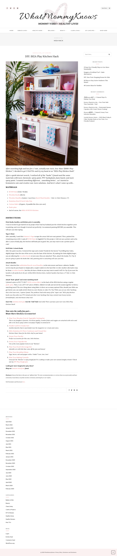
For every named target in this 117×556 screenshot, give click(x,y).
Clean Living (75, 30)
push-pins (9, 285)
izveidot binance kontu (90, 117)
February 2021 (10, 453)
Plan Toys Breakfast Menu (18, 352)
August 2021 (9, 441)
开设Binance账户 (89, 97)
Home (11, 30)
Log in (7, 533)
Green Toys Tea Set (16, 336)
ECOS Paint (13, 192)
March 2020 (9, 485)
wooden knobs (25, 256)
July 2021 (8, 444)
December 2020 (10, 460)
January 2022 (9, 428)
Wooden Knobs (14, 195)
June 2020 (9, 476)
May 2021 (8, 447)
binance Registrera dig (90, 102)
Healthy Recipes (10, 519)
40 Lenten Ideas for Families (93, 85)
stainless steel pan (19, 302)
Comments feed (10, 540)
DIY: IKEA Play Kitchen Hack (42, 56)
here (24, 382)
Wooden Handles (15, 198)
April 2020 (9, 482)
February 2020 (10, 488)
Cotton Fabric (14, 204)
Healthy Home (37, 30)
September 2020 (10, 469)
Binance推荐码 (88, 112)
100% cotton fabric (34, 282)
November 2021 (10, 434)
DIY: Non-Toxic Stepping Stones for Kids (97, 77)
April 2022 (9, 421)
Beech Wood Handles (43, 198)
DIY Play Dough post (21, 362)
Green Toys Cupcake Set (18, 341)
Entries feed (9, 537)
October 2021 (10, 437)
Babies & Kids (22, 30)
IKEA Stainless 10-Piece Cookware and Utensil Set (27, 331)
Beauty (62, 30)
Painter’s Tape (29, 236)
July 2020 (8, 472)
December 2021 (10, 431)
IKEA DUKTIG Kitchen (30, 210)
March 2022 (9, 425)
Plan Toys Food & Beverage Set (20, 347)
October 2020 (10, 466)
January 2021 (9, 457)
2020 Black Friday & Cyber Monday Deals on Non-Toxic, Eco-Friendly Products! (97, 119)
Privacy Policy (58, 552)
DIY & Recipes (89, 30)
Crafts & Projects (11, 509)
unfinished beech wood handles (31, 265)
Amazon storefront (18, 368)
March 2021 (9, 450)
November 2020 (10, 463)
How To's (8, 522)
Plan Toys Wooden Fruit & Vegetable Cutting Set (27, 318)
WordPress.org (10, 543)
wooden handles (18, 270)
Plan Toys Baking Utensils (19, 357)
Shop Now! (103, 30)
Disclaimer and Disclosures (69, 552)
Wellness (51, 30)
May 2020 (8, 479)
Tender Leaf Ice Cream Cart (19, 326)
